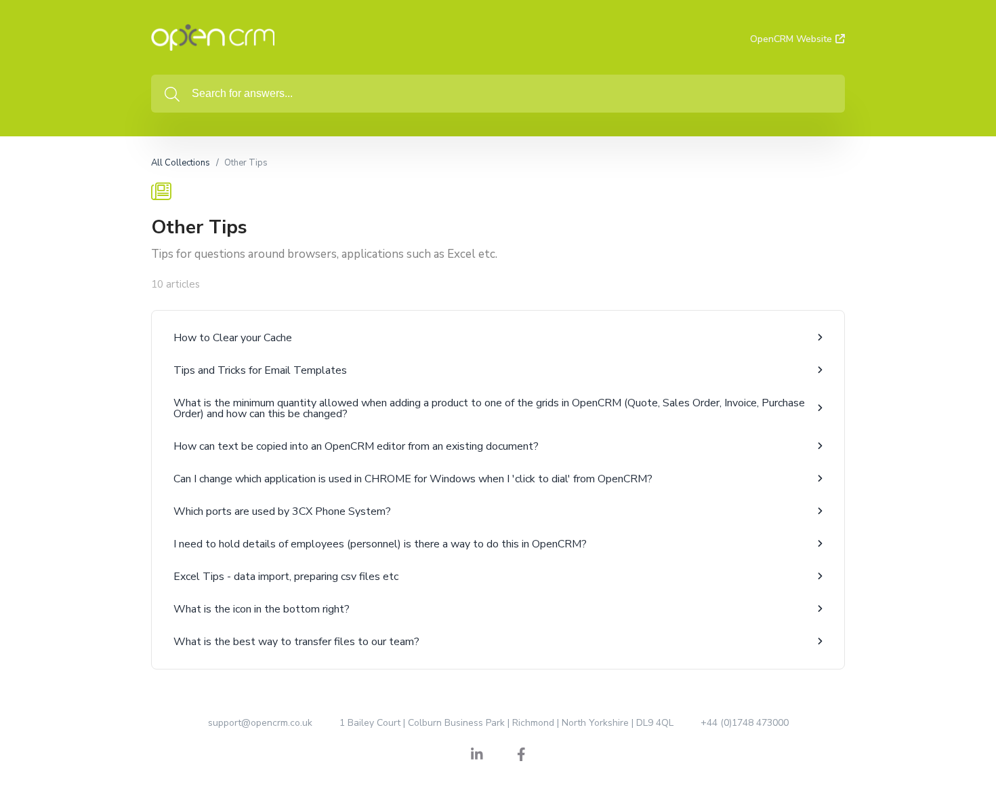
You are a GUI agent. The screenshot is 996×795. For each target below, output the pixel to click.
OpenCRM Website (791, 39)
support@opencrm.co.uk (260, 722)
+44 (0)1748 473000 (745, 722)
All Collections (180, 163)
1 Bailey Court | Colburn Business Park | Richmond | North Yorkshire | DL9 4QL (506, 722)
